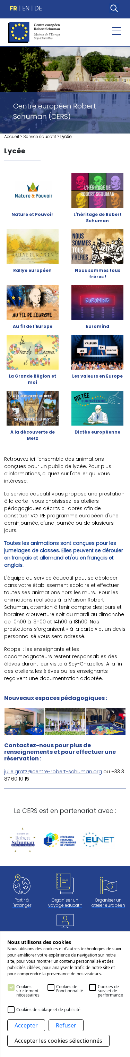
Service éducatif (39, 136)
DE (38, 8)
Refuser (66, 1025)
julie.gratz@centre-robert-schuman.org (53, 771)
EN (25, 8)
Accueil (11, 136)
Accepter (26, 1025)
